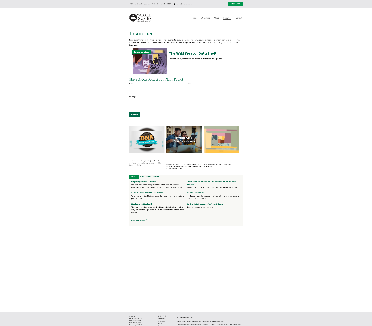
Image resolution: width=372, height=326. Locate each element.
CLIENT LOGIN (235, 4)
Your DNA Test (137, 156)
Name (131, 84)
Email (189, 84)
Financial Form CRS (186, 318)
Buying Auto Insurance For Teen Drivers (205, 204)
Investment (161, 321)
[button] (194, 17)
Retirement (161, 319)
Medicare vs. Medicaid (141, 204)
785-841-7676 (167, 4)
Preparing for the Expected (143, 181)
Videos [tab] (156, 177)
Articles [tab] (134, 177)
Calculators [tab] (145, 177)
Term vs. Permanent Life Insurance (147, 193)
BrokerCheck (221, 321)
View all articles (138, 220)
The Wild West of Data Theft (193, 53)
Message (132, 97)
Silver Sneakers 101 (195, 193)
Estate (160, 323)
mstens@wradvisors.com (184, 4)
